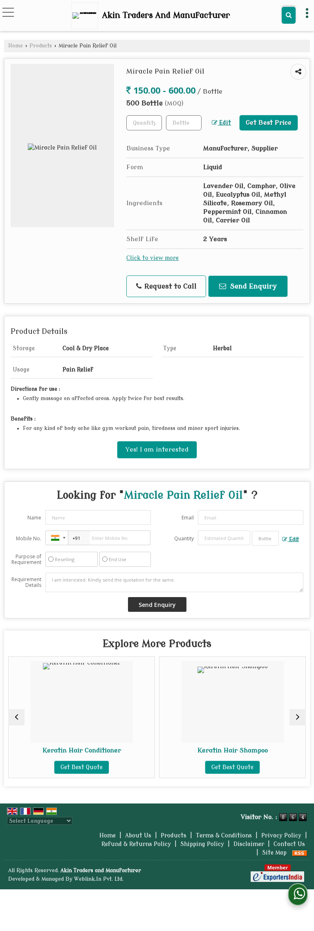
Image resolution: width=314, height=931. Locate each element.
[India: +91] (56, 537)
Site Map (274, 853)
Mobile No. (28, 538)
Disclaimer (248, 844)
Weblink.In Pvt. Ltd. (98, 879)
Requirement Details (26, 582)
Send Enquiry (252, 286)
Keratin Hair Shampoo (199, 750)
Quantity (184, 538)
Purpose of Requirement (26, 559)
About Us (138, 836)
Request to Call (169, 286)
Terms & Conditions (224, 836)
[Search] (289, 15)
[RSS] (299, 853)
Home (15, 46)
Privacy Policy (281, 836)
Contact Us (289, 844)
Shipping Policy (202, 844)
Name (34, 517)
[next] (297, 717)
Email (188, 517)
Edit (224, 123)
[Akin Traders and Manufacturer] (86, 15)
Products (40, 46)
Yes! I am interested (157, 449)
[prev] (16, 717)
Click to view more (152, 258)
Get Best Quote (48, 767)
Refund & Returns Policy (136, 844)
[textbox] (184, 122)
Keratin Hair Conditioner (48, 750)
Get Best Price (269, 122)
